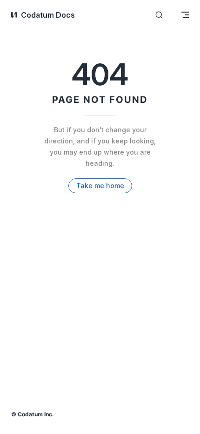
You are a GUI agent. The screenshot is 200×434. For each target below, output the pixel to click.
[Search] (159, 15)
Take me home (100, 186)
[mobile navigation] (185, 15)
